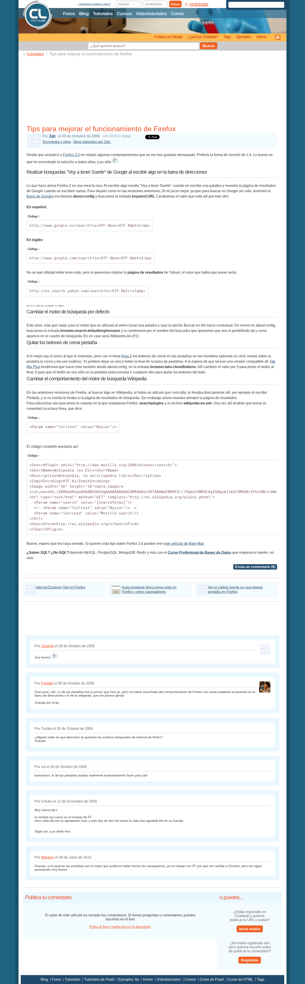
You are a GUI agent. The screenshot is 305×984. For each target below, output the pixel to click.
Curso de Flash (212, 979)
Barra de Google (40, 196)
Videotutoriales (151, 13)
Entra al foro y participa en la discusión (120, 927)
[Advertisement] (153, 90)
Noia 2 (126, 356)
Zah (52, 136)
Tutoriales (103, 13)
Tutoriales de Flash (99, 979)
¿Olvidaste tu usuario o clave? (94, 4)
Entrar (175, 4)
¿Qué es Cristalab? (202, 36)
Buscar (209, 46)
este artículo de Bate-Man (184, 543)
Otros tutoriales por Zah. (92, 142)
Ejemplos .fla (128, 979)
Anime (261, 36)
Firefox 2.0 (71, 155)
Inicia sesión (249, 929)
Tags (227, 36)
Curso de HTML (240, 979)
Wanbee (47, 857)
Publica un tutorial (168, 36)
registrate (199, 4)
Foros (69, 13)
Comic (177, 13)
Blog (84, 13)
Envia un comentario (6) (255, 567)
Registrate (249, 960)
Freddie (47, 683)
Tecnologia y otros (56, 142)
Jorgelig (47, 646)
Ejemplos (243, 36)
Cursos (124, 13)
